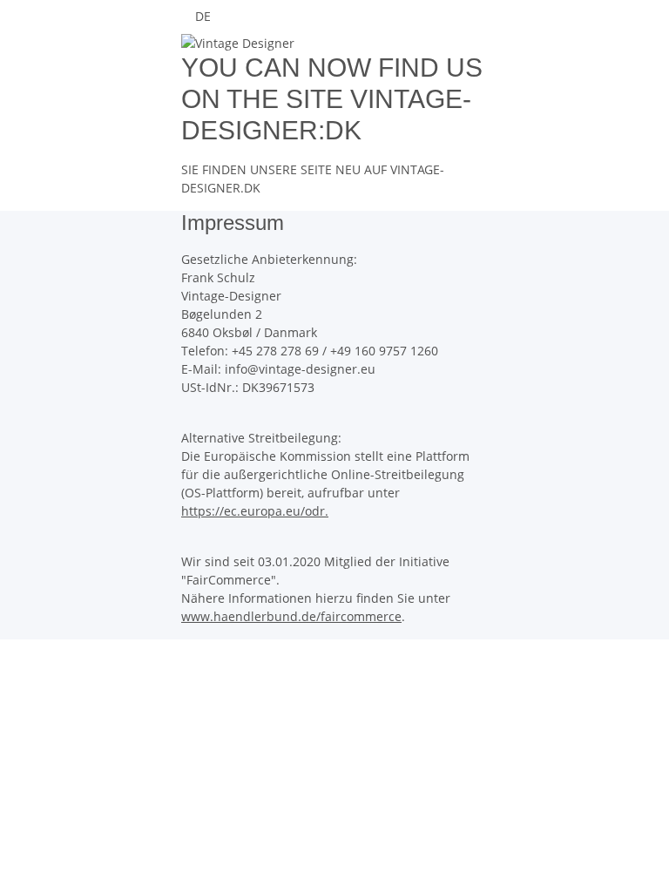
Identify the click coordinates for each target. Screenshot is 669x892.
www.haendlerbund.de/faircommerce (291, 616)
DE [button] (204, 16)
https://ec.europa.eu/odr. (254, 511)
